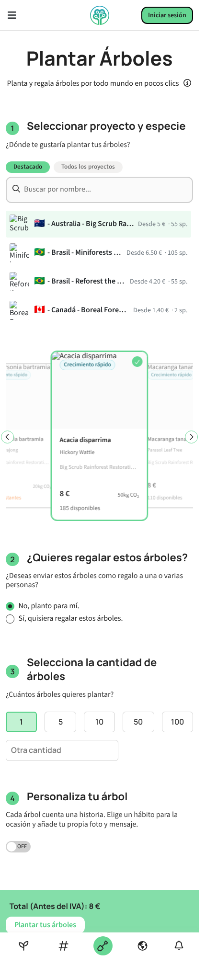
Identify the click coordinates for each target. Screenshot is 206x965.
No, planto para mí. (48, 606)
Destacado (27, 166)
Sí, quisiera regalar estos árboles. (70, 619)
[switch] (18, 846)
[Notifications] (179, 946)
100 (177, 721)
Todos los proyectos (88, 166)
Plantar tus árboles (45, 925)
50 (138, 721)
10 (99, 721)
